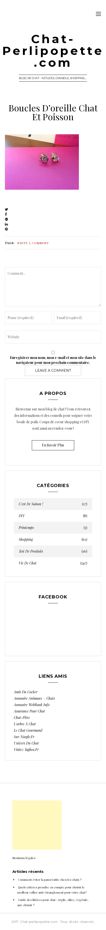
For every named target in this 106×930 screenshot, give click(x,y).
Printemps (53, 527)
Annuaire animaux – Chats (34, 698)
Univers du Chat (26, 743)
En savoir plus (53, 445)
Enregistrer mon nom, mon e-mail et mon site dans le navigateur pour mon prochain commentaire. (53, 360)
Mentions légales (23, 858)
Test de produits (53, 551)
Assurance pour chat (29, 711)
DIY (53, 516)
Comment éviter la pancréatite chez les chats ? (49, 879)
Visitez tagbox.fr (26, 749)
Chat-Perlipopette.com (53, 51)
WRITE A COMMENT (33, 243)
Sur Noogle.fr (24, 736)
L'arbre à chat (25, 724)
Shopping (53, 539)
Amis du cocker (25, 692)
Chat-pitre (22, 717)
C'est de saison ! (53, 504)
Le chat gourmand (28, 730)
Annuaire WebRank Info (32, 704)
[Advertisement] (37, 825)
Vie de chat (53, 563)
